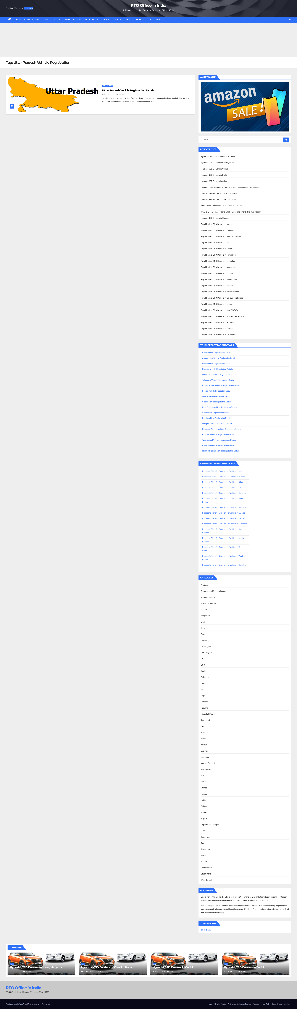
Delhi (203, 683)
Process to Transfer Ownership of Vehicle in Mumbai (223, 477)
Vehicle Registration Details (81, 20)
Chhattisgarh (206, 653)
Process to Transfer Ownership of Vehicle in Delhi (222, 471)
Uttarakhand (206, 874)
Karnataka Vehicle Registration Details (218, 435)
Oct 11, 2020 (109, 95)
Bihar (203, 622)
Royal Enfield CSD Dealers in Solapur (217, 286)
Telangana (205, 849)
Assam (204, 610)
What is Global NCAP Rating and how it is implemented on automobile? (231, 212)
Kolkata (204, 745)
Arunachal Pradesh (209, 603)
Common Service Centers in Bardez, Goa (218, 200)
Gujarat (204, 696)
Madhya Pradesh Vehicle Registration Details (221, 451)
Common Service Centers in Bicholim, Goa (219, 193)
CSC (128, 20)
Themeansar (46, 1004)
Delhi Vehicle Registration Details (216, 364)
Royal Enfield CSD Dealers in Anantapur (218, 267)
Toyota (203, 855)
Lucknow (204, 751)
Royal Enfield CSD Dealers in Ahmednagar (219, 279)
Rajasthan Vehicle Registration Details (218, 445)
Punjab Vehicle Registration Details (216, 391)
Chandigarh (206, 646)
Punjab (204, 812)
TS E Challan (206, 930)
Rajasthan (205, 819)
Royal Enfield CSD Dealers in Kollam (216, 329)
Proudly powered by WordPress (16, 1004)
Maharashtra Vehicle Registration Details (219, 375)
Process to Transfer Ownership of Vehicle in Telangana (224, 524)
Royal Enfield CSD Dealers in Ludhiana (217, 230)
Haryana (204, 708)
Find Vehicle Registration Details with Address (243, 1004)
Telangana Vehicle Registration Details (218, 380)
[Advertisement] (148, 40)
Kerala (203, 739)
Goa (202, 689)
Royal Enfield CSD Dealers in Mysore (217, 224)
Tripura (204, 862)
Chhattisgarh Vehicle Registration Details (219, 358)
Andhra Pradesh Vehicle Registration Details (220, 385)
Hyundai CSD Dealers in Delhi (214, 175)
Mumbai (204, 788)
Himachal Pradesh (208, 714)
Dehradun (205, 677)
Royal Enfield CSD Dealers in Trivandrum (218, 255)
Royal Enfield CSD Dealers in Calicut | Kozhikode (222, 298)
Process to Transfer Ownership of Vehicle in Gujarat (223, 513)
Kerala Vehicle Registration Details (216, 418)
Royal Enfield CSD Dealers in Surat (216, 243)
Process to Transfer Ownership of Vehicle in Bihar (222, 482)
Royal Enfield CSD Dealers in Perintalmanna (220, 292)
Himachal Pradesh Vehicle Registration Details (221, 429)
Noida (203, 800)
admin (121, 95)
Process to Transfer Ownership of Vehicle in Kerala (223, 518)
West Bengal (206, 880)
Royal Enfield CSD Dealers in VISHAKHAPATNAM (222, 316)
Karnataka (205, 733)
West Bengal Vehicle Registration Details (219, 440)
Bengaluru (205, 616)
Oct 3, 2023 (16, 971)
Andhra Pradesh (208, 597)
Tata (202, 843)
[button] (290, 20)
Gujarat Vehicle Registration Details (217, 402)
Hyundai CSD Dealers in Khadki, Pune (217, 163)
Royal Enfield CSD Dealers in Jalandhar (218, 261)
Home (210, 1004)
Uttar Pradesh (108, 85)
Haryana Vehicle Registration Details (217, 369)
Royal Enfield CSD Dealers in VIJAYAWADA (220, 310)
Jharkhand (205, 720)
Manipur (204, 776)
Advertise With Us (220, 1004)
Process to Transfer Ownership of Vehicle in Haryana (224, 493)
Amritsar (204, 585)
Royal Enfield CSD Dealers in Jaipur (216, 304)
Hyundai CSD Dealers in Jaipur (214, 181)
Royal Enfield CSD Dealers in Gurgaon (217, 323)
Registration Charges (28, 20)
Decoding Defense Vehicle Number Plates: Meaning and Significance (230, 187)
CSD (105, 20)
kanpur (204, 726)
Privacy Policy (265, 1004)
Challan (204, 640)
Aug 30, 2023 (88, 971)
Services (139, 20)
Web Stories (155, 20)
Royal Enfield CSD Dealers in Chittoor (217, 273)
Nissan (204, 794)
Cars (117, 20)
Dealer (204, 671)
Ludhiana (205, 757)
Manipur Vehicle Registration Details (217, 424)
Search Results (277, 1004)
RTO (56, 20)
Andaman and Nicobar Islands (213, 591)
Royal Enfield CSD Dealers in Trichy (216, 249)
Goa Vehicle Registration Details (215, 413)
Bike (47, 20)
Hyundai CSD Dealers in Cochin (214, 169)
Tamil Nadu (205, 837)
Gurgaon (204, 702)
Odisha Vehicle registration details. (216, 396)
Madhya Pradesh (208, 763)
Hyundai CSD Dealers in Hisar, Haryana (218, 157)
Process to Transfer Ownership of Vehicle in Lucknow (224, 488)
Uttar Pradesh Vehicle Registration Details (128, 90)
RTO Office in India (148, 5)
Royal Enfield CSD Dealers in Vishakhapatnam (221, 236)
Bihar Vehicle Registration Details (216, 353)
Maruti (203, 782)
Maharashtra (206, 769)
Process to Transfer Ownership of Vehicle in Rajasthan (224, 507)
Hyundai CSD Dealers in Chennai (215, 218)
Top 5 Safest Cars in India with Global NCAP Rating (223, 206)
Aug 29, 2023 (160, 971)
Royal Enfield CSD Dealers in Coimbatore (218, 335)
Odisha (204, 806)
